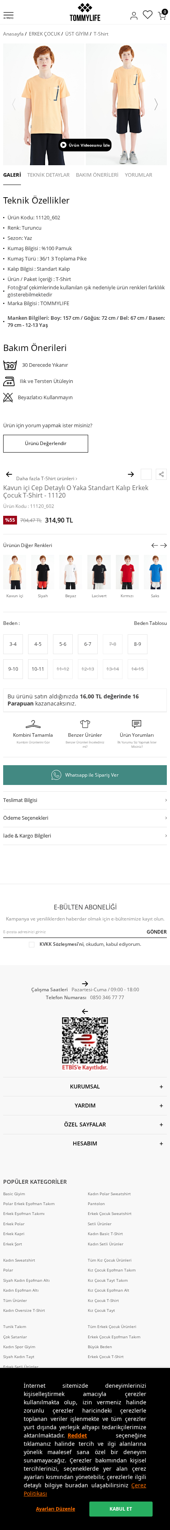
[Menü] (8, 16)
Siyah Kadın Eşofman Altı (26, 1280)
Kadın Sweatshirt (19, 1260)
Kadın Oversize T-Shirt (24, 1310)
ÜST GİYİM (77, 33)
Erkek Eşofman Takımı (24, 1213)
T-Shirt (101, 33)
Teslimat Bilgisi (20, 800)
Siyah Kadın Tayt (18, 1356)
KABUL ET (121, 1508)
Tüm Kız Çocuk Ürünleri (110, 1260)
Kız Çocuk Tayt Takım (108, 1280)
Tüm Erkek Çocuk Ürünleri (112, 1326)
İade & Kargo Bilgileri (27, 835)
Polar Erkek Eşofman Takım (29, 1203)
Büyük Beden (100, 1346)
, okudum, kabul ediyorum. (90, 944)
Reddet (77, 1435)
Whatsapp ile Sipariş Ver (92, 775)
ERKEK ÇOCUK (44, 33)
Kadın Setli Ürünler (105, 1244)
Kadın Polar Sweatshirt (109, 1193)
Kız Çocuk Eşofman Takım (112, 1270)
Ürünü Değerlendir (45, 443)
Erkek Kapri (14, 1233)
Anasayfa (13, 33)
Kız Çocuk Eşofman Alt (108, 1290)
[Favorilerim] (148, 15)
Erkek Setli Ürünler (20, 1367)
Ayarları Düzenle (55, 1508)
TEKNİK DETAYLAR (48, 174)
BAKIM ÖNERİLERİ (97, 174)
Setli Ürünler (99, 1223)
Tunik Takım (14, 1326)
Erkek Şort (12, 1244)
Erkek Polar (14, 1223)
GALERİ (12, 174)
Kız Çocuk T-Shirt (103, 1300)
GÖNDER (157, 931)
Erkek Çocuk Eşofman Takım (114, 1336)
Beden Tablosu (150, 623)
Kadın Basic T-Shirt (105, 1233)
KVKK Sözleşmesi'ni (61, 944)
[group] (43, 104)
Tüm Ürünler (15, 1300)
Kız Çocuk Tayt (101, 1310)
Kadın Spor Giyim (19, 1346)
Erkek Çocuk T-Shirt (106, 1356)
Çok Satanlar (15, 1336)
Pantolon (96, 1203)
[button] (14, 104)
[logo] (85, 12)
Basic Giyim (14, 1193)
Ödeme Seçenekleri (25, 817)
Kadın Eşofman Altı (21, 1290)
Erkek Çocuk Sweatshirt (110, 1213)
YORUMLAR (138, 174)
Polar (8, 1270)
